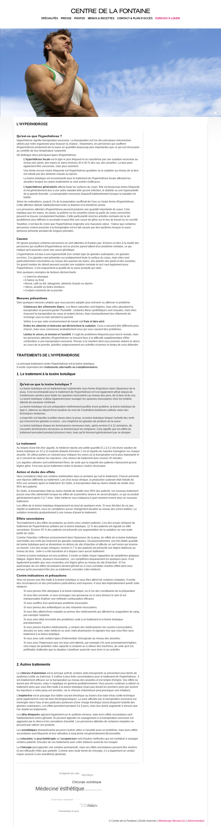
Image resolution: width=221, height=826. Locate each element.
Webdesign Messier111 (172, 820)
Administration (196, 820)
